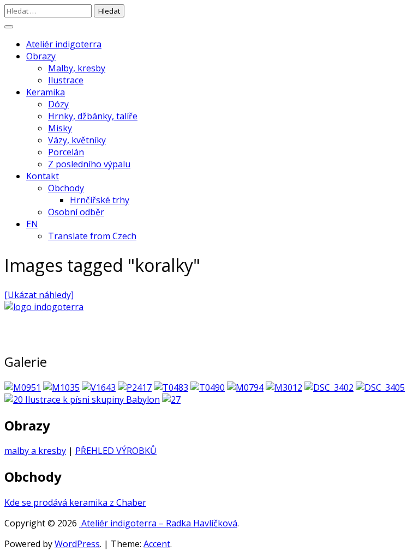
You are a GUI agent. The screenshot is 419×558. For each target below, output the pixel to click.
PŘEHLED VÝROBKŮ (116, 451)
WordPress (77, 544)
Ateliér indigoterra (63, 44)
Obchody (66, 188)
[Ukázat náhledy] (39, 295)
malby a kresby (35, 451)
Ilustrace (65, 80)
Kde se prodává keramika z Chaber (75, 502)
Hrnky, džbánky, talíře (92, 116)
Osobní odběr (76, 212)
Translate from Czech (92, 236)
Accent (156, 544)
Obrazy (41, 56)
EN (32, 224)
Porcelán (66, 152)
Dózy (58, 104)
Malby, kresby (76, 68)
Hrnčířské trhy (99, 200)
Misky (60, 128)
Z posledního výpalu (89, 164)
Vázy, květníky (77, 140)
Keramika (45, 92)
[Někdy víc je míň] (82, 399)
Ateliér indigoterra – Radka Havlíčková (158, 523)
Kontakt (42, 176)
